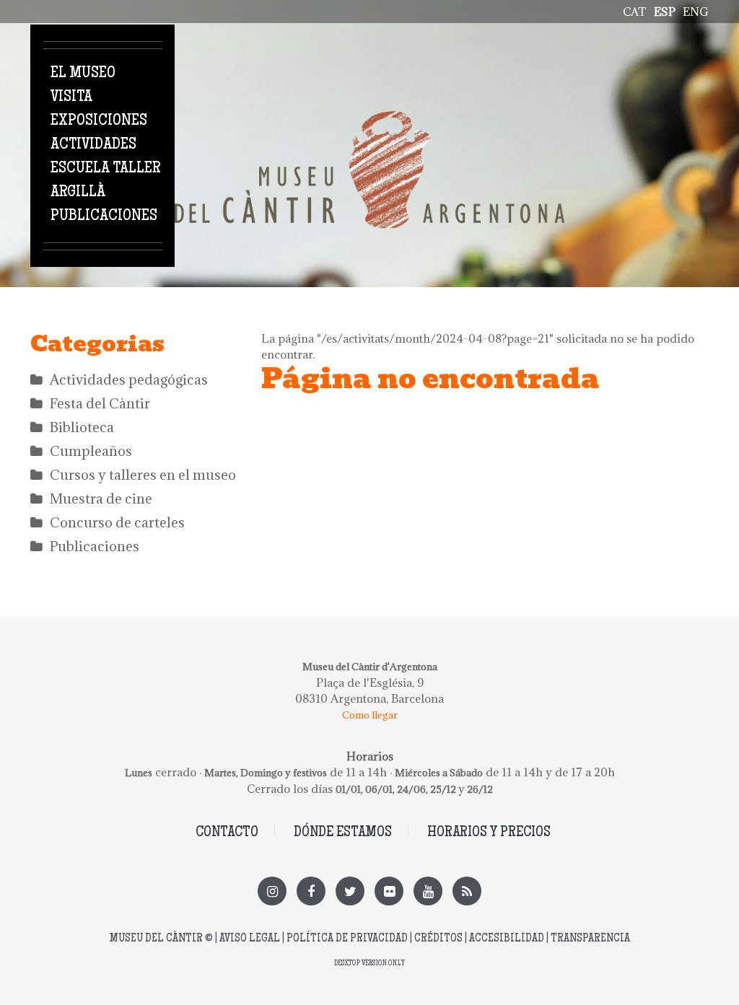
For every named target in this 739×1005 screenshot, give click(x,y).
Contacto (227, 833)
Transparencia (590, 939)
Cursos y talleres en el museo (143, 474)
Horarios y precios (489, 833)
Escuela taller (105, 168)
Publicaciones (104, 216)
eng (696, 11)
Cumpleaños (91, 451)
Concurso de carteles (117, 522)
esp (664, 11)
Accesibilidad (506, 939)
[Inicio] (369, 119)
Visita (71, 97)
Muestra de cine (101, 498)
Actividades (93, 145)
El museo (83, 73)
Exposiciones (99, 121)
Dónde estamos (343, 833)
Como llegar (370, 714)
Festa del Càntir (100, 403)
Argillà (78, 192)
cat (635, 11)
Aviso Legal (249, 939)
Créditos (438, 939)
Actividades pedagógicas (129, 379)
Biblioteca (82, 427)
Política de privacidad (347, 939)
